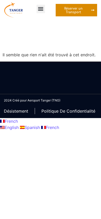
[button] (41, 9)
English (12, 127)
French (11, 121)
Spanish (33, 127)
